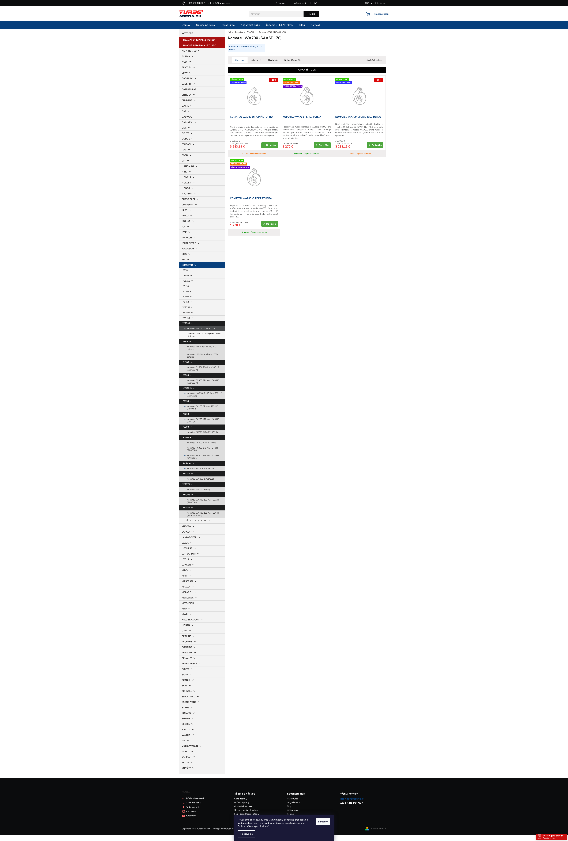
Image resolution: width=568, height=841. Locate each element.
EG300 (186, 375)
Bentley (186, 67)
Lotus (185, 559)
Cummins (187, 100)
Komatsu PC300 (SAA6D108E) (201, 442)
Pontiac (187, 647)
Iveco (185, 215)
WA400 (186, 312)
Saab (185, 674)
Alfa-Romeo (189, 50)
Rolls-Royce (189, 663)
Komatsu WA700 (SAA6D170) (201, 328)
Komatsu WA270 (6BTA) (198, 489)
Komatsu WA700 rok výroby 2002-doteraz (204, 335)
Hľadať (311, 13)
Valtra (186, 735)
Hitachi (186, 177)
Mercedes (188, 597)
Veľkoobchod (293, 810)
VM (183, 740)
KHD (184, 254)
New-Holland (190, 619)
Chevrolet (188, 199)
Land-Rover (189, 537)
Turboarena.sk (192, 807)
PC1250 (187, 280)
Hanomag (188, 166)
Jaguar (186, 221)
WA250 (186, 473)
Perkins (186, 636)
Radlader (187, 463)
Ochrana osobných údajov (246, 810)
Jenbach (187, 237)
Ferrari (186, 144)
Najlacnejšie (256, 60)
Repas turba (292, 798)
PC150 (186, 401)
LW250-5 (187, 388)
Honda (186, 188)
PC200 (186, 291)
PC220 (186, 414)
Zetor (185, 762)
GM (183, 160)
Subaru (186, 713)
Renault (187, 658)
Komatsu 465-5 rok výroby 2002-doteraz (202, 355)
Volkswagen (190, 746)
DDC (184, 127)
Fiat (184, 149)
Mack (185, 570)
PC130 (186, 286)
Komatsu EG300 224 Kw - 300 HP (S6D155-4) (203, 381)
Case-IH (186, 83)
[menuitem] (186, 25)
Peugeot (187, 641)
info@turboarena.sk (195, 798)
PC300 (186, 437)
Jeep (184, 232)
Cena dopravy (281, 3)
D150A (186, 362)
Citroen (186, 94)
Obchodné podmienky (244, 806)
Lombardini (189, 553)
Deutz (185, 133)
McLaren (187, 592)
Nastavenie (246, 834)
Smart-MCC (188, 696)
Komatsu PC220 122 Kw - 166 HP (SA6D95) (203, 420)
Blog (289, 806)
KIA (183, 259)
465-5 (186, 341)
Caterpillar (189, 89)
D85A (186, 270)
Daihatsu (187, 122)
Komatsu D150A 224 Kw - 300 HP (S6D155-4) (203, 368)
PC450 (186, 302)
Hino (185, 171)
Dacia (185, 105)
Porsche (187, 652)
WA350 (186, 307)
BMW (185, 72)
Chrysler (187, 204)
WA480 (186, 507)
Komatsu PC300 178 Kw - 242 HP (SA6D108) (203, 449)
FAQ (315, 3)
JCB (183, 226)
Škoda (186, 724)
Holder (186, 182)
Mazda (186, 586)
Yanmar (186, 757)
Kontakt (290, 814)
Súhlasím (323, 821)
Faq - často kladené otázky (246, 814)
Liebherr (187, 548)
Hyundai (187, 193)
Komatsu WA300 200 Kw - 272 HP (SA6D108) (203, 501)
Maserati (187, 581)
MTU (184, 608)
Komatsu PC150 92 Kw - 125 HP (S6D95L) (202, 407)
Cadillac (187, 78)
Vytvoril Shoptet (378, 828)
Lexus (185, 542)
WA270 (186, 484)
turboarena (191, 811)
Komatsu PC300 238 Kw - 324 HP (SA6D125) (203, 456)
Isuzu (185, 210)
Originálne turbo (294, 802)
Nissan (186, 625)
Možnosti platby (301, 3)
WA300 (186, 494)
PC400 (186, 296)
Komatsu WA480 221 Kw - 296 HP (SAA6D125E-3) (203, 514)
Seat (184, 685)
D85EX (186, 275)
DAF (184, 111)
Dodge (186, 138)
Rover (185, 669)
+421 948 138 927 (194, 802)
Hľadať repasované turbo (199, 45)
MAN (184, 575)
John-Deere (189, 243)
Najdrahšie (273, 60)
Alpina (186, 56)
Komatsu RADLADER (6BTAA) (201, 468)
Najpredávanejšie (292, 60)
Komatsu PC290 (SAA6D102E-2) (202, 432)
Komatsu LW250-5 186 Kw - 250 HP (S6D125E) (204, 394)
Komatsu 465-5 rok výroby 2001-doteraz (202, 348)
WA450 (186, 318)
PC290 (186, 427)
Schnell (187, 691)
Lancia (186, 531)
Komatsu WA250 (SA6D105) (200, 478)
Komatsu (187, 265)
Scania (186, 680)
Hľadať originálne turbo (199, 39)
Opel (185, 630)
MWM (185, 614)
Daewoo (187, 116)
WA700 (186, 323)
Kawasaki (188, 248)
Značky (186, 767)
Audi (184, 61)
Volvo (185, 751)
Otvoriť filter (307, 69)
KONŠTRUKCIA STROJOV (195, 520)
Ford (185, 155)
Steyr (185, 707)
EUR (367, 3)
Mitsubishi (188, 603)
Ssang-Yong (189, 702)
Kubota (186, 526)
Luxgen (186, 564)
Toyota (186, 729)
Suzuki (186, 718)
